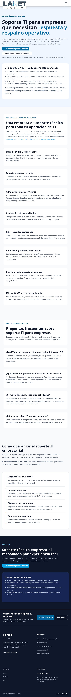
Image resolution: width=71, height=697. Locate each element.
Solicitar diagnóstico (45, 617)
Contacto (5, 677)
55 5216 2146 (61, 617)
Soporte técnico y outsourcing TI (47, 639)
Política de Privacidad (62, 694)
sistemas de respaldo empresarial (42, 139)
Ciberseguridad (42, 642)
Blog (4, 680)
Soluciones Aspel (42, 650)
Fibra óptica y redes (43, 654)
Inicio (4, 673)
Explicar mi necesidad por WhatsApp (17, 53)
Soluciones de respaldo (44, 646)
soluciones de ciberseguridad (17, 139)
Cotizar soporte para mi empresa (16, 49)
